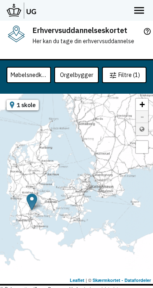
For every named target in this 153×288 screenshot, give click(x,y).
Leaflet (77, 280)
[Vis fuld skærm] (142, 147)
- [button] (142, 117)
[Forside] (22, 10)
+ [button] (142, 104)
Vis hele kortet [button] (142, 129)
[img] (16, 34)
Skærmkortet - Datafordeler (122, 280)
